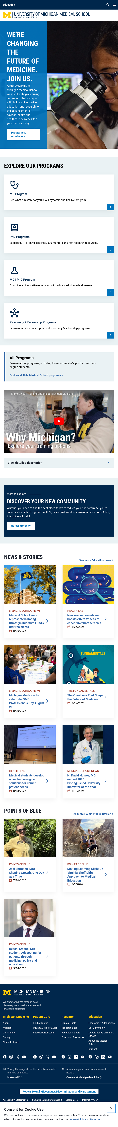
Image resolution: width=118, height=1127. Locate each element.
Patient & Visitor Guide (45, 1027)
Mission (7, 1027)
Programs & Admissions (101, 1023)
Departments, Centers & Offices (101, 1034)
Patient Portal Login (44, 1032)
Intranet (92, 1049)
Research (67, 1017)
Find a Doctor (40, 1023)
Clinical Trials (68, 1023)
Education (95, 1017)
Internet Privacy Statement (85, 1119)
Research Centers (70, 1032)
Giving (6, 1037)
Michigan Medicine (16, 1017)
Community (9, 1032)
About (6, 1023)
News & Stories (11, 1042)
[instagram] (11, 1057)
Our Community (97, 1027)
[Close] (111, 1108)
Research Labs (69, 1027)
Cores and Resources (72, 1037)
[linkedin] (76, 1057)
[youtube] (24, 1057)
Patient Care (41, 1017)
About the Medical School (98, 1042)
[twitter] (17, 1057)
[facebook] (5, 1057)
